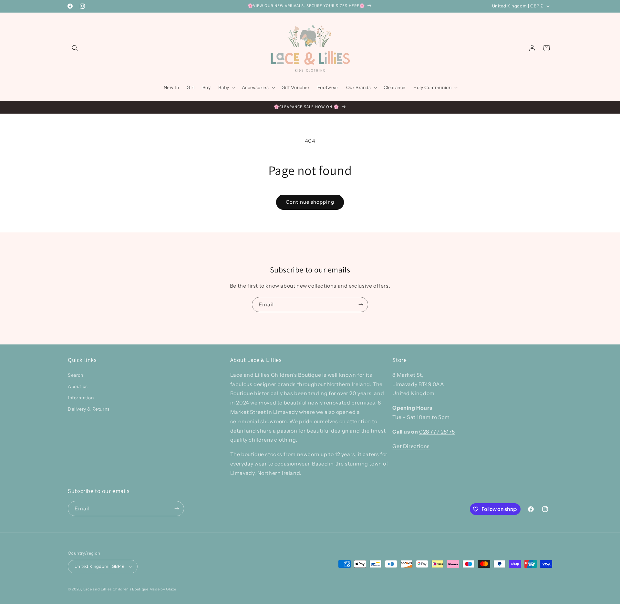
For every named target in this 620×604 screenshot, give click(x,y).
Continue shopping (310, 202)
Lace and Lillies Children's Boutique (116, 589)
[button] (75, 48)
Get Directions (410, 446)
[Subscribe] (361, 304)
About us (78, 386)
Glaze (171, 589)
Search (75, 375)
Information (81, 397)
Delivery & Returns (89, 409)
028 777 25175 (437, 431)
